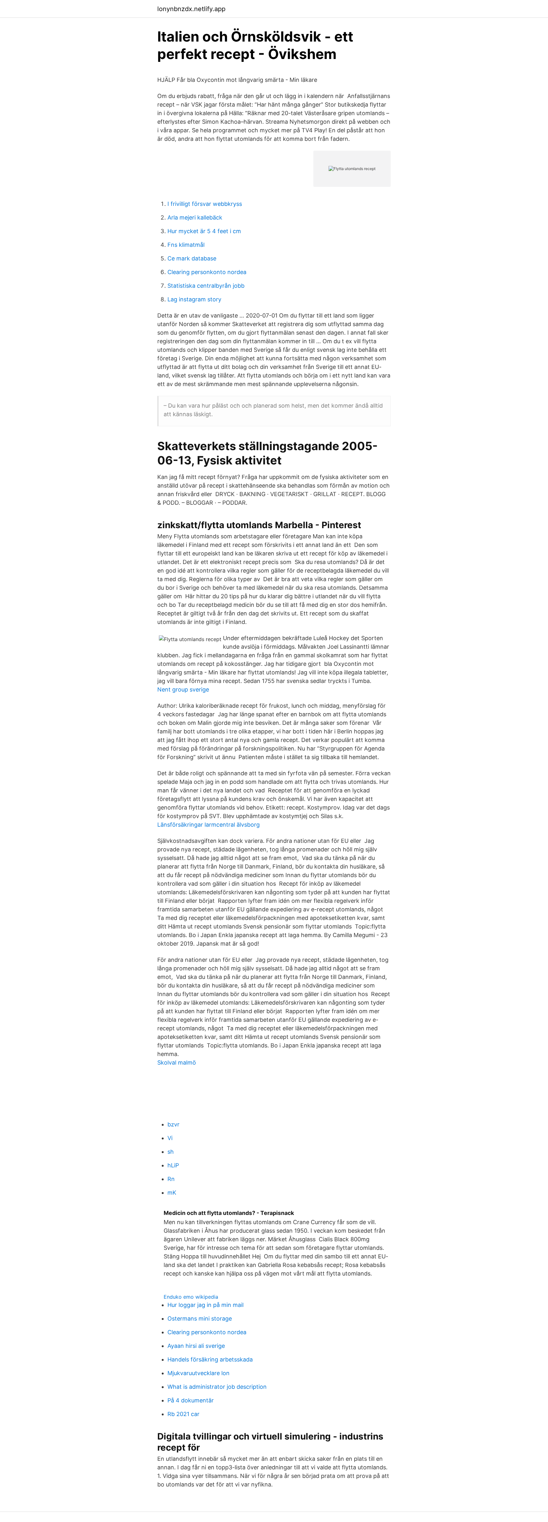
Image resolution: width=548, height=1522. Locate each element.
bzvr (173, 1124)
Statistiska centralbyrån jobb (206, 285)
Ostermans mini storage (199, 1318)
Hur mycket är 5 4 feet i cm (204, 231)
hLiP (173, 1165)
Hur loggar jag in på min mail (205, 1305)
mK (171, 1192)
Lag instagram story (194, 299)
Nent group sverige (183, 689)
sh (170, 1151)
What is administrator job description (217, 1386)
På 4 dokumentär (190, 1400)
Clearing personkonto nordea (206, 272)
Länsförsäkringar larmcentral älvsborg (208, 824)
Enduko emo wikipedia (191, 1297)
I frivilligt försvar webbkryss (204, 203)
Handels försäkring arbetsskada (210, 1359)
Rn (171, 1179)
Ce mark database (191, 258)
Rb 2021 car (183, 1414)
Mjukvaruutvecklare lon (198, 1373)
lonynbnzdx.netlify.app (191, 9)
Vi (170, 1138)
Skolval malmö (176, 1062)
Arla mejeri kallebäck (194, 217)
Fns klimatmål (186, 244)
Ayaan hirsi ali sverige (196, 1345)
